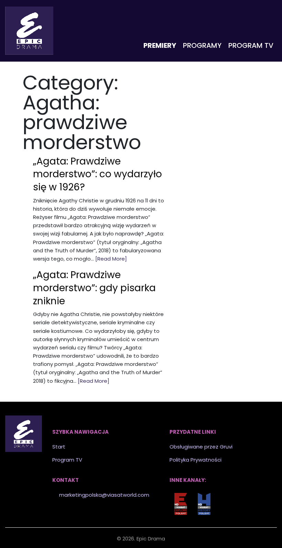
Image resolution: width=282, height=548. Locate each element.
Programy (202, 45)
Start (58, 446)
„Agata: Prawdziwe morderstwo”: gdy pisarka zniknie (94, 288)
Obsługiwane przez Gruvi (201, 446)
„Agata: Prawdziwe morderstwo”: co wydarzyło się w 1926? (97, 174)
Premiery (159, 45)
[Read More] (111, 258)
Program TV (250, 45)
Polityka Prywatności (195, 459)
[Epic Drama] (29, 31)
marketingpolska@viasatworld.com (104, 494)
